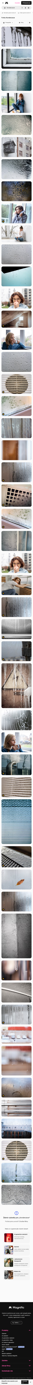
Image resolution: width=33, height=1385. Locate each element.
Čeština (16, 1322)
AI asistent (5, 1336)
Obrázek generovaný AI (10, 13)
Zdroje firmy (6, 1366)
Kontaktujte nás (7, 1371)
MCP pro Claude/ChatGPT (13, 1347)
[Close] (30, 1382)
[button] (16, 1322)
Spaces (4, 1333)
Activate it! (24, 1382)
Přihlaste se (26, 3)
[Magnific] (16, 1307)
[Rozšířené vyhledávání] (29, 22)
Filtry (22, 22)
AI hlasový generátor (8, 1342)
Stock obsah (5, 1344)
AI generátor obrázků (8, 1338)
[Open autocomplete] (4, 7)
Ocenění (17, 3)
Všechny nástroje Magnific (9, 1356)
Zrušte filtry (23, 1221)
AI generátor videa (7, 1340)
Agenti (7, 1349)
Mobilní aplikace (6, 1353)
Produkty (5, 1330)
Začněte (5, 1360)
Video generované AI (25, 13)
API (3, 1351)
